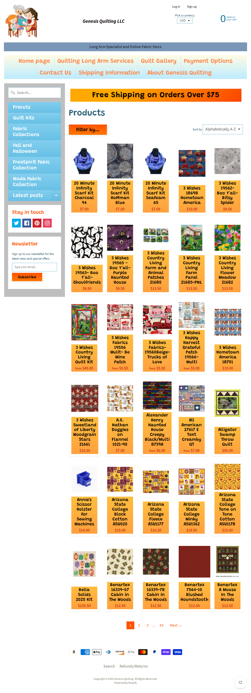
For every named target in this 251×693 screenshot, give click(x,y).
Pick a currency (185, 15)
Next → (176, 625)
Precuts (21, 107)
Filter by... (88, 129)
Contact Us (55, 73)
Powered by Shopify (125, 683)
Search (109, 666)
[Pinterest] (37, 223)
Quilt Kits (23, 118)
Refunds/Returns (134, 666)
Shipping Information (109, 73)
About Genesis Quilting (179, 73)
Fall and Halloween (25, 148)
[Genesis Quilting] (22, 21)
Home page (34, 61)
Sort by (197, 129)
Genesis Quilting (123, 679)
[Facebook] (26, 223)
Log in (176, 6)
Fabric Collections (26, 131)
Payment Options (208, 61)
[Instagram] (47, 223)
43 (161, 625)
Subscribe (27, 277)
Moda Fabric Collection (27, 181)
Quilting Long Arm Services (95, 61)
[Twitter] (16, 223)
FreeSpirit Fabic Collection (31, 165)
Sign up (192, 6)
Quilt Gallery (158, 61)
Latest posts (37, 197)
